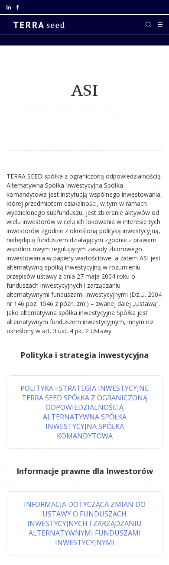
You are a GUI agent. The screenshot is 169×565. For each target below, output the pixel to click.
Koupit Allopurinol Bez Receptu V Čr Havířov (76, 256)
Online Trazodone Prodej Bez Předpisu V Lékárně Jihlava (79, 485)
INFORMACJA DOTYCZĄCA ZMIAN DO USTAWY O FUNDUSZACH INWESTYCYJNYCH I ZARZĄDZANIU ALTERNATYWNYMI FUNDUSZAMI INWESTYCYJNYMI (85, 523)
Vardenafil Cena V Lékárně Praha (45, 412)
